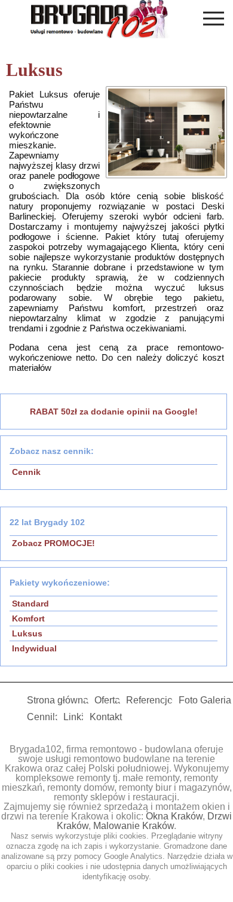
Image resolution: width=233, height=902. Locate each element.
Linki (73, 717)
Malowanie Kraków (133, 826)
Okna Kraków (174, 816)
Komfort (28, 618)
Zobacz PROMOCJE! (53, 543)
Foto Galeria (205, 700)
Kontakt (106, 717)
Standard (30, 603)
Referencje (149, 700)
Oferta (107, 700)
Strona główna (57, 700)
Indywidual (34, 648)
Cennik (26, 472)
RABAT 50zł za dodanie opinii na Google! (114, 411)
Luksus (27, 633)
